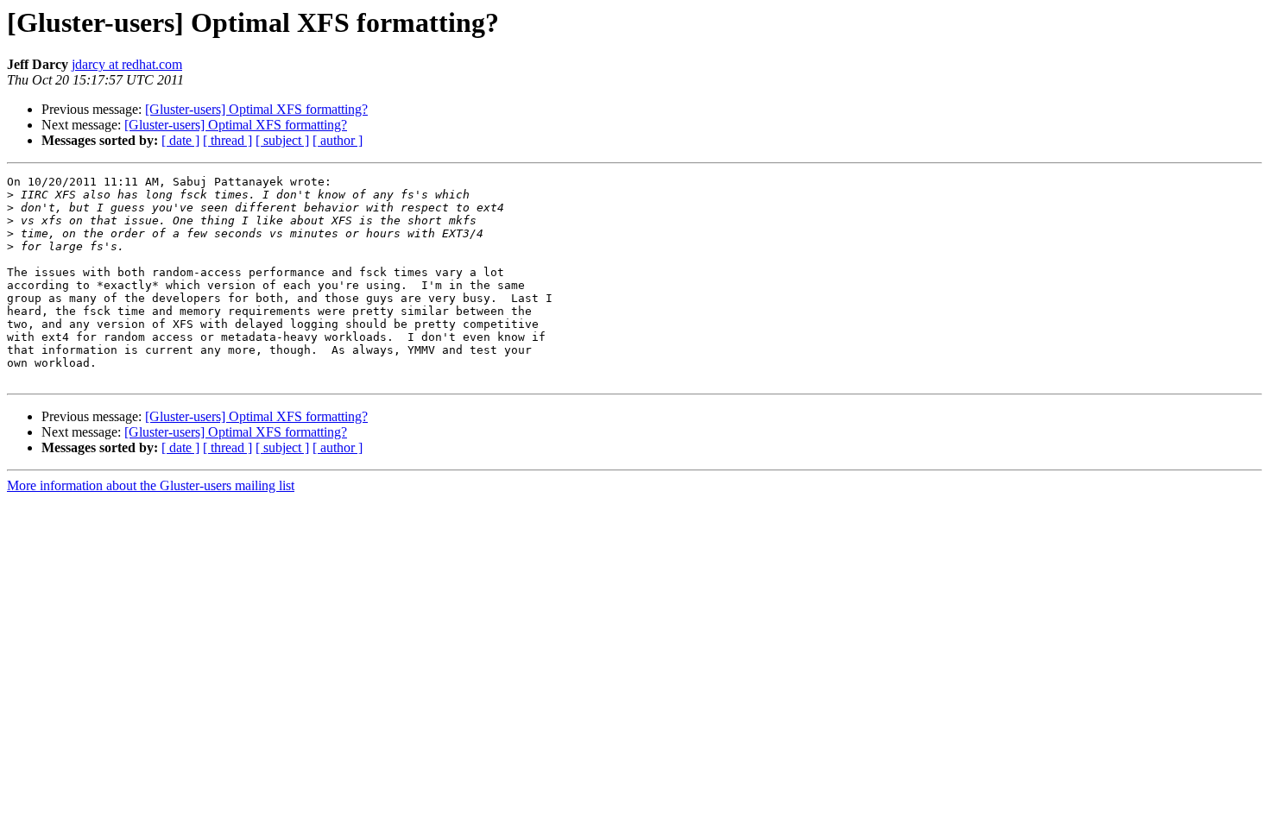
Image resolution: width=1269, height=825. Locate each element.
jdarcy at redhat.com (127, 64)
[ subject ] (282, 140)
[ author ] (338, 140)
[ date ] (180, 140)
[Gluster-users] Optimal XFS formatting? (256, 109)
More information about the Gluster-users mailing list (150, 485)
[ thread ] (227, 140)
